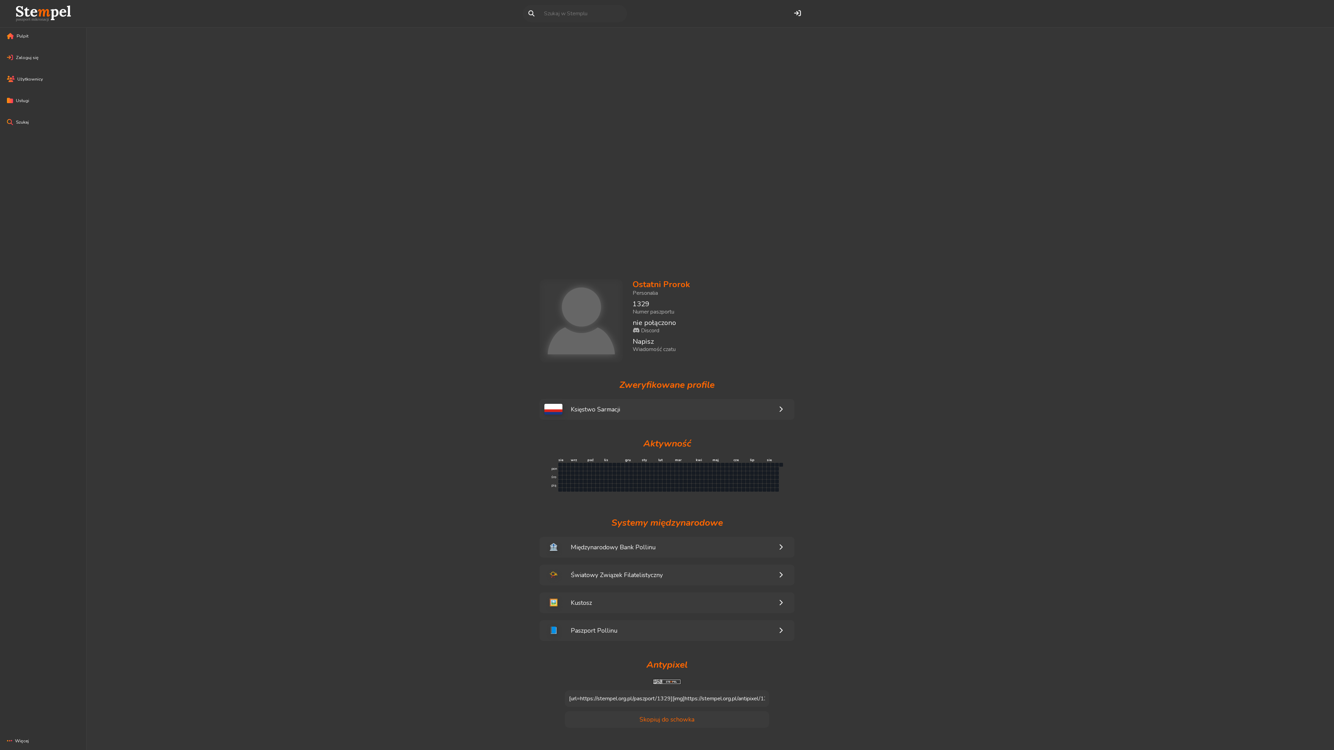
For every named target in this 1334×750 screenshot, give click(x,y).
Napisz (643, 341)
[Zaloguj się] (797, 13)
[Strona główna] (43, 14)
